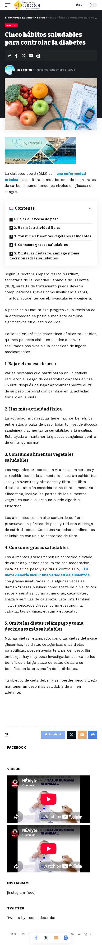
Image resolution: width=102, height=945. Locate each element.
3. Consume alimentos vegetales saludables (52, 236)
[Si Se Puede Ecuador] (27, 5)
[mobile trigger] (9, 5)
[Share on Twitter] (23, 56)
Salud (11, 25)
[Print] (38, 56)
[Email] (31, 56)
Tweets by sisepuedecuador (31, 918)
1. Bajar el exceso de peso (36, 219)
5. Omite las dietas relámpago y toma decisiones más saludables (44, 255)
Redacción (24, 69)
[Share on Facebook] (16, 56)
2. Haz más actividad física (37, 228)
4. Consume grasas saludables (41, 245)
